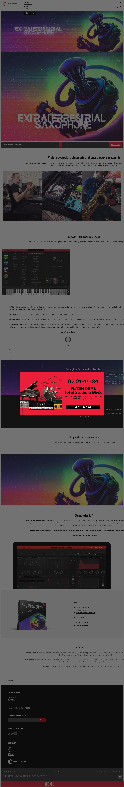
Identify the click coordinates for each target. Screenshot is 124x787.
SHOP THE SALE (83, 406)
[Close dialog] (23, 375)
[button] (120, 777)
